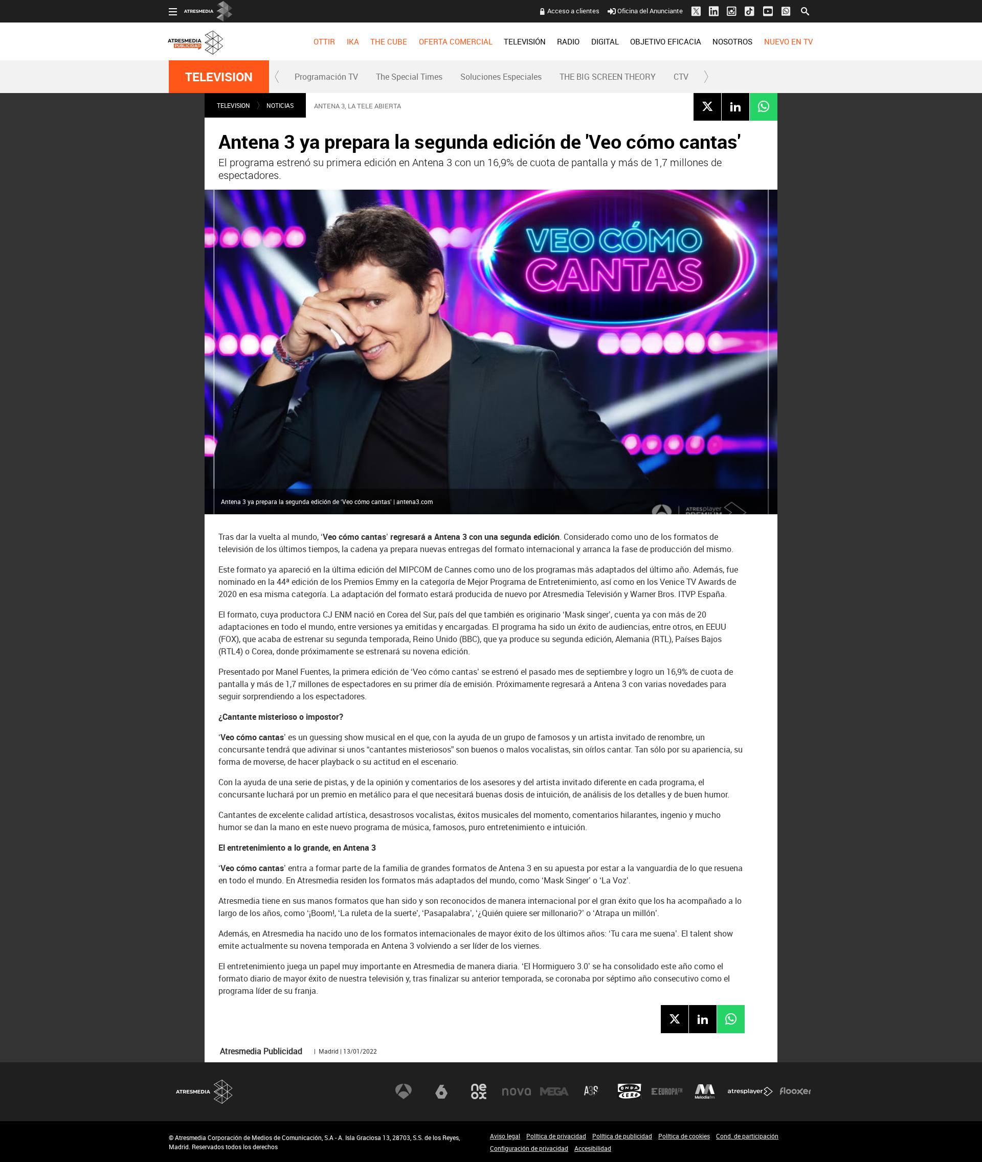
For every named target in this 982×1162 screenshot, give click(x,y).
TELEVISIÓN (525, 41)
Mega (554, 1091)
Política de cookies (684, 1136)
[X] (707, 106)
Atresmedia (204, 1092)
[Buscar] (805, 10)
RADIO (568, 41)
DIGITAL (605, 41)
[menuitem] (324, 41)
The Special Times (409, 76)
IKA (353, 41)
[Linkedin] (735, 106)
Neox (478, 1091)
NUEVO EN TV (788, 41)
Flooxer (795, 1091)
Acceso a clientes (573, 10)
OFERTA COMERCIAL (456, 41)
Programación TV (326, 76)
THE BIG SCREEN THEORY (608, 76)
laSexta (441, 1091)
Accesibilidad (592, 1148)
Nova (516, 1091)
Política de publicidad (622, 1136)
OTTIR (324, 41)
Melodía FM (704, 1091)
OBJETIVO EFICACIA (665, 41)
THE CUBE (388, 41)
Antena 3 (403, 1091)
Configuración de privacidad (529, 1148)
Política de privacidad (556, 1136)
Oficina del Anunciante (650, 10)
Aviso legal (505, 1136)
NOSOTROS (732, 41)
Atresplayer (750, 1091)
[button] (277, 77)
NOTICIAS (280, 105)
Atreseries (591, 1091)
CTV (681, 76)
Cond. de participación (747, 1136)
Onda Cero (629, 1091)
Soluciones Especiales (501, 76)
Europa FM (667, 1091)
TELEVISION (219, 77)
